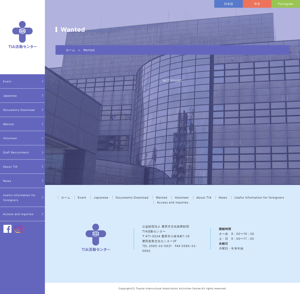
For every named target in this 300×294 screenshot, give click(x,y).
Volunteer (10, 138)
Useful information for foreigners (19, 197)
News (7, 181)
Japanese (10, 95)
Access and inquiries (18, 214)
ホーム (70, 50)
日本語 (228, 3)
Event (7, 81)
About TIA (10, 166)
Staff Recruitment (16, 152)
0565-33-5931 (160, 246)
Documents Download (19, 109)
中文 (257, 3)
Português (285, 3)
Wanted (8, 124)
